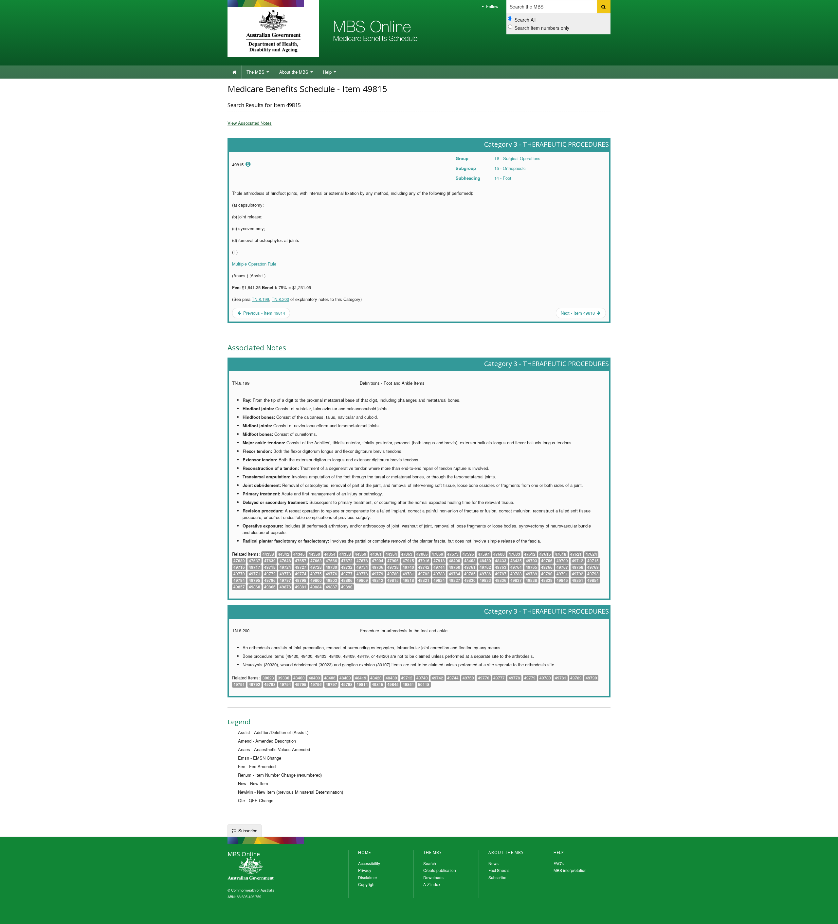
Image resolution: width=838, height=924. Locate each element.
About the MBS (294, 72)
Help (328, 72)
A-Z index (431, 884)
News (493, 863)
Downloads (433, 877)
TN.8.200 (280, 299)
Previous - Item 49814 (263, 313)
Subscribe (247, 830)
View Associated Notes (250, 123)
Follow (491, 6)
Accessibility (369, 863)
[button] (824, 914)
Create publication (439, 870)
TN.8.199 (260, 299)
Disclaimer (367, 877)
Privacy (364, 870)
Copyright (366, 884)
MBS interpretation (570, 870)
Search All (525, 19)
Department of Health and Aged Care (273, 31)
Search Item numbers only (542, 28)
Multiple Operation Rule (254, 264)
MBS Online (268, 869)
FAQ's (559, 863)
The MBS (256, 72)
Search (429, 863)
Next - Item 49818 (578, 313)
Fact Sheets (498, 870)
